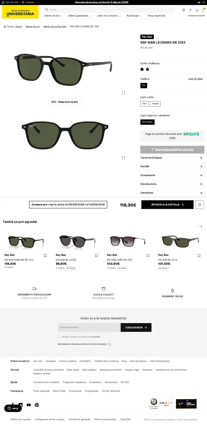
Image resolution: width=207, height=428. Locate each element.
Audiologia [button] (133, 16)
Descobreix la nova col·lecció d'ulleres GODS (101, 2)
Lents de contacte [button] (107, 16)
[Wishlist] (45, 255)
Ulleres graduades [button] (78, 16)
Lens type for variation (155, 115)
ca (199, 3)
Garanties (147, 193)
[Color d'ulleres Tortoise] (147, 70)
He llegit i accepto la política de (80, 337)
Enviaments (148, 175)
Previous (198, 226)
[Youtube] (29, 405)
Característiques (151, 157)
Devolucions (149, 184)
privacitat (95, 337)
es (204, 3)
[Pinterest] (37, 405)
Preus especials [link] (156, 16)
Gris (144, 104)
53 (143, 85)
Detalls (145, 166)
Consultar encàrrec (196, 16)
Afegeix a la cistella (165, 204)
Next (201, 226)
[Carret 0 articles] (203, 10)
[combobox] (109, 10)
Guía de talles (195, 79)
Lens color (147, 97)
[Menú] (172, 399)
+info (172, 138)
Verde (155, 104)
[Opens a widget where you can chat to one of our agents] (13, 409)
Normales (147, 122)
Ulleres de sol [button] (51, 16)
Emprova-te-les (68, 102)
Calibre (144, 79)
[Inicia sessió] (190, 10)
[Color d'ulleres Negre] (142, 70)
